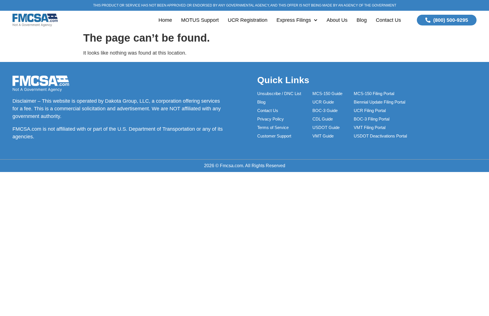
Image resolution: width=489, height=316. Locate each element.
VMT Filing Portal (369, 127)
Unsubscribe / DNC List (279, 93)
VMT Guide (323, 136)
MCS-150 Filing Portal (374, 93)
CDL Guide (322, 119)
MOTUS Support (200, 20)
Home (165, 20)
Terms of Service (273, 127)
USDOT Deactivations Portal (380, 136)
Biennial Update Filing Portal (379, 102)
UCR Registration (247, 20)
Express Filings (293, 20)
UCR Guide (323, 102)
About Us (337, 20)
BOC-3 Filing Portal (371, 119)
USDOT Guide (326, 127)
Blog (362, 20)
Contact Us (388, 20)
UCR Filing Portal (370, 110)
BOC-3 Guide (325, 110)
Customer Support (274, 136)
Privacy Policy (270, 119)
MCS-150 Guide (327, 93)
